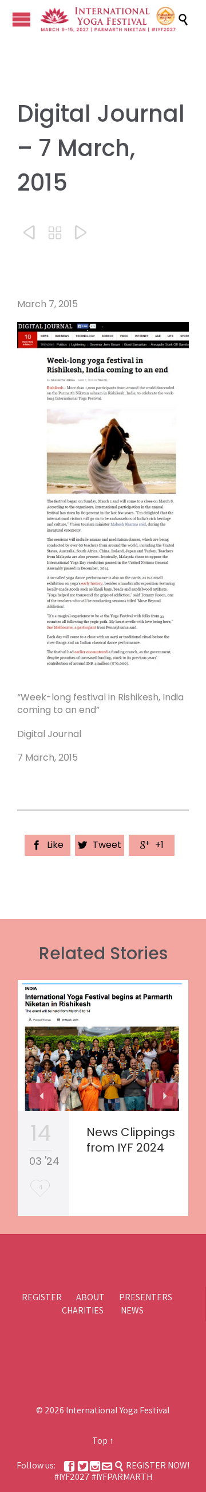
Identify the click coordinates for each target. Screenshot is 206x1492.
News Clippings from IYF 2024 (130, 1140)
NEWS (132, 1310)
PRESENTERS (145, 1297)
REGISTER (42, 1297)
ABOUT (90, 1297)
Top (100, 1441)
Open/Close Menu (21, 19)
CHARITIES (83, 1310)
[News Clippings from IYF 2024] (103, 1045)
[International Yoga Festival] (108, 19)
